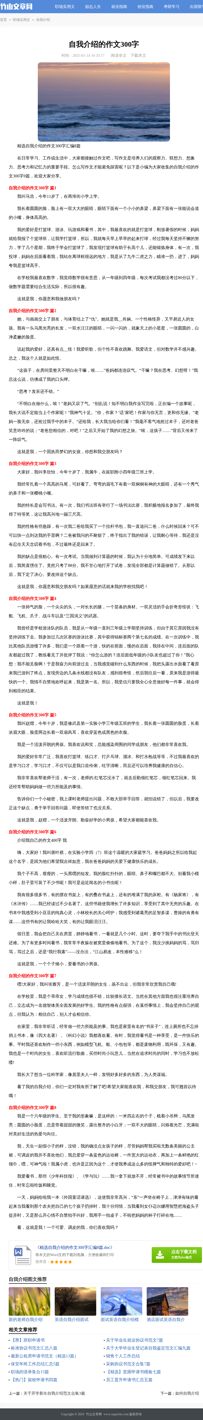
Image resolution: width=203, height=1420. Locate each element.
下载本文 (138, 55)
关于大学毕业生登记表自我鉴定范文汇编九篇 (148, 1348)
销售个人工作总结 (123, 1356)
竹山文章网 (94, 1414)
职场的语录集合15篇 (30, 1372)
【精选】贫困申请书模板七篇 (133, 1372)
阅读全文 (119, 55)
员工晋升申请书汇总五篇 (129, 1379)
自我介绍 (43, 20)
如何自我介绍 (187, 1393)
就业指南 (119, 6)
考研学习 (171, 6)
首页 (3, 20)
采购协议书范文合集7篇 (128, 1364)
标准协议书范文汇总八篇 (34, 1348)
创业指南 (145, 6)
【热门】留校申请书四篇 (34, 1379)
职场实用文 (65, 6)
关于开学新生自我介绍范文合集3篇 (54, 1393)
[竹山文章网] (16, 10)
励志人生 (93, 6)
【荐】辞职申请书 (28, 1340)
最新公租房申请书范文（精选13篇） (45, 1356)
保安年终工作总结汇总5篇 (35, 1364)
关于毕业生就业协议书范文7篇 (134, 1340)
